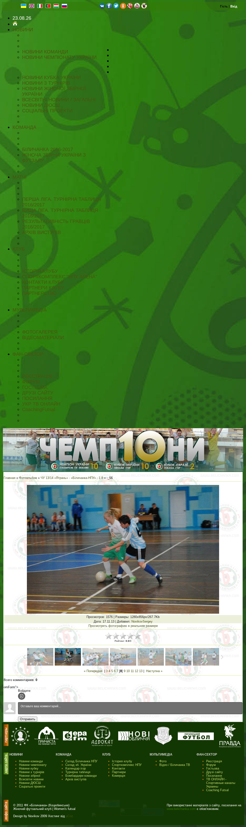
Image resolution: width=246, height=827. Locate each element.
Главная (9, 478)
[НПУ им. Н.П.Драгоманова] (20, 744)
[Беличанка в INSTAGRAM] (144, 8)
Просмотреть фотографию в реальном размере (123, 626)
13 (140, 671)
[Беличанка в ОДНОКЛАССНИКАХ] (123, 8)
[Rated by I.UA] (130, 814)
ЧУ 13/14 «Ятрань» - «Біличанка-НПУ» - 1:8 (72, 478)
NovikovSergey (142, 621)
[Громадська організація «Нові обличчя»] (133, 739)
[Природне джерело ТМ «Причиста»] (46, 744)
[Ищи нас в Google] (130, 8)
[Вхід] (21, 696)
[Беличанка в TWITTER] (116, 8)
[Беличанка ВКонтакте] (102, 8)
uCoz (69, 816)
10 (128, 671)
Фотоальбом (28, 478)
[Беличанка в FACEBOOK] (109, 8)
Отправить (27, 719)
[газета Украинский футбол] (196, 739)
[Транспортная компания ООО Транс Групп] (163, 744)
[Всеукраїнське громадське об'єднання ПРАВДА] (230, 746)
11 (132, 671)
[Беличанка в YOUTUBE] (137, 8)
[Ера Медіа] (75, 739)
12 (136, 671)
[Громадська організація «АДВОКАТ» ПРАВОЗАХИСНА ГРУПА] (102, 745)
